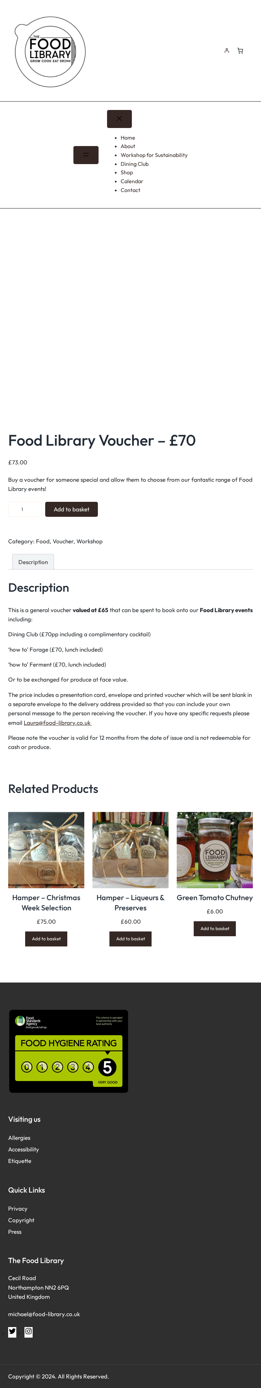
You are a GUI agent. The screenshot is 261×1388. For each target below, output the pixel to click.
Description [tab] (33, 561)
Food (43, 541)
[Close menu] (119, 119)
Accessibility (23, 1149)
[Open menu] (85, 155)
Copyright (21, 1220)
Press (14, 1231)
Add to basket (71, 509)
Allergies (19, 1137)
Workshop (89, 541)
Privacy (18, 1208)
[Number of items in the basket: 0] (240, 50)
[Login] (226, 50)
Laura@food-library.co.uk (58, 722)
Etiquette (19, 1160)
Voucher (63, 541)
